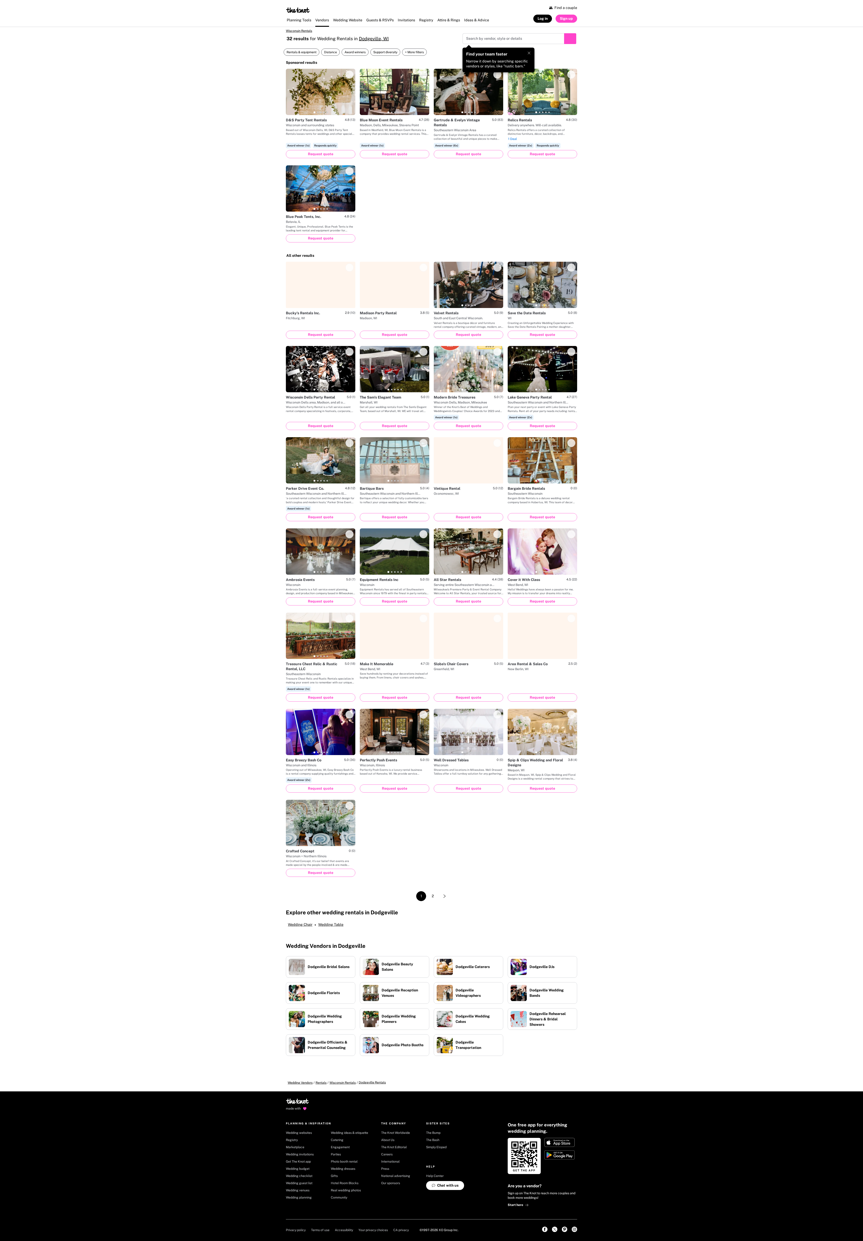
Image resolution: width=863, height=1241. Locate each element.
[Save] (349, 75)
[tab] (314, 112)
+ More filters (414, 52)
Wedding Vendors (300, 1082)
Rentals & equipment (301, 52)
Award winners (355, 52)
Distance (330, 52)
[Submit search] (570, 38)
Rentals (321, 1082)
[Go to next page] (444, 896)
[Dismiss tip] (529, 53)
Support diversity (385, 52)
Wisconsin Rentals (299, 31)
